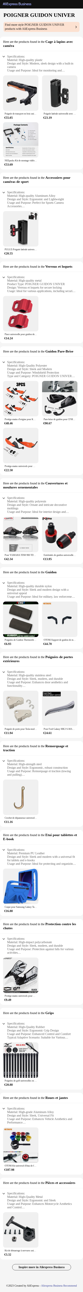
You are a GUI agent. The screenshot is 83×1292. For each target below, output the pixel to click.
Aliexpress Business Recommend (59, 1285)
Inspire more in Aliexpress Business (42, 1267)
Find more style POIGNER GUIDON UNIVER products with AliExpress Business (34, 26)
